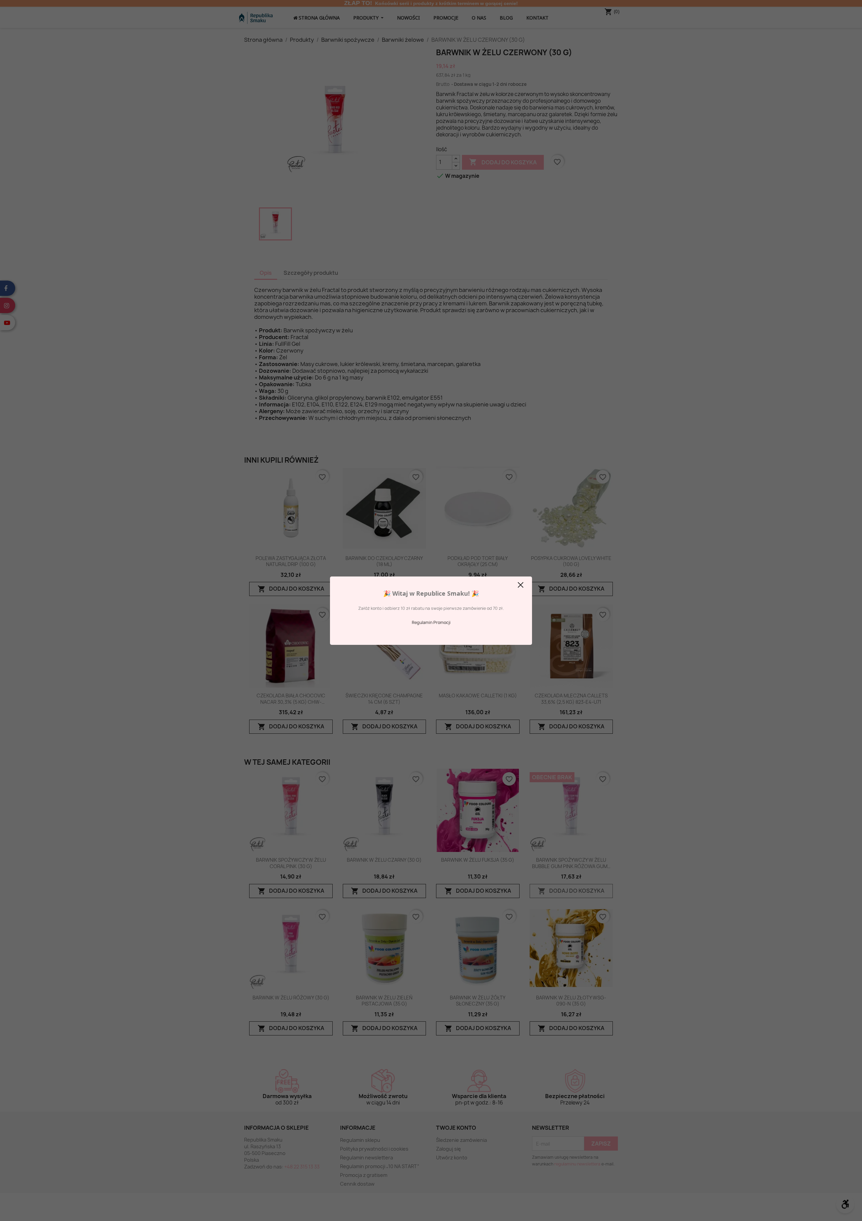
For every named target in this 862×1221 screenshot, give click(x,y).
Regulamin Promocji (431, 622)
